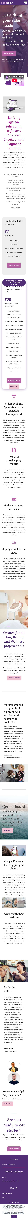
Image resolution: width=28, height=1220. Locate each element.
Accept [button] (14, 1217)
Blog (3, 1197)
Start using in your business (10, 1181)
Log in (4, 1177)
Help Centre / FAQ (7, 1193)
